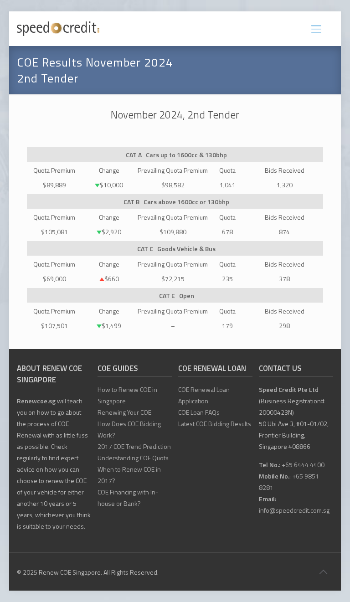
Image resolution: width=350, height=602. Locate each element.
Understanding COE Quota (133, 458)
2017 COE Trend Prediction (134, 446)
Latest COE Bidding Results (214, 423)
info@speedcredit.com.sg (294, 510)
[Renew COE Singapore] (58, 28)
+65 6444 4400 (303, 464)
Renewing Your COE (124, 412)
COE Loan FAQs (199, 412)
